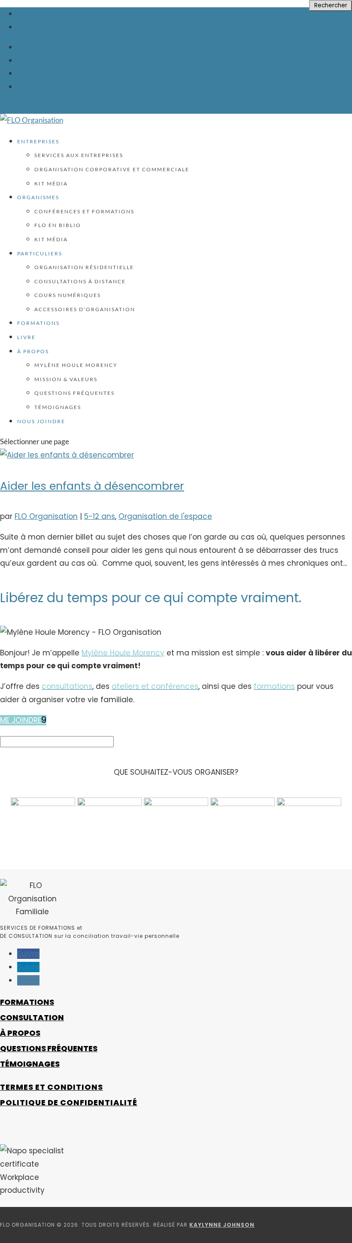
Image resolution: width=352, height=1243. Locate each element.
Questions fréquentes (74, 393)
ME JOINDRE (20, 720)
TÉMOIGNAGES (30, 1063)
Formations (38, 323)
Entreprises (38, 141)
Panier (31, 87)
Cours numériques (67, 295)
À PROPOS (20, 1033)
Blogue (33, 60)
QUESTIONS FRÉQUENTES (48, 1048)
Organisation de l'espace (165, 516)
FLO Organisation (46, 516)
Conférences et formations (84, 211)
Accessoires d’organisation (84, 309)
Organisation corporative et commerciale (111, 169)
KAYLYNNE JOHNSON (222, 1224)
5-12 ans (99, 516)
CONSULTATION (32, 1017)
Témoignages (57, 407)
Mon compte (45, 73)
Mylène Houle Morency (76, 365)
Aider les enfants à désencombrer (92, 486)
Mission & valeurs (65, 379)
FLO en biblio (57, 225)
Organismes (38, 197)
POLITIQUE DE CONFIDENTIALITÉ (68, 1102)
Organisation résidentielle (84, 267)
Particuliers (39, 253)
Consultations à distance (80, 281)
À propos (33, 351)
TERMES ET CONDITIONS (51, 1087)
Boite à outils (48, 47)
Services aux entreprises (78, 155)
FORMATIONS (27, 1002)
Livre (26, 337)
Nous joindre (41, 421)
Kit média (51, 183)
